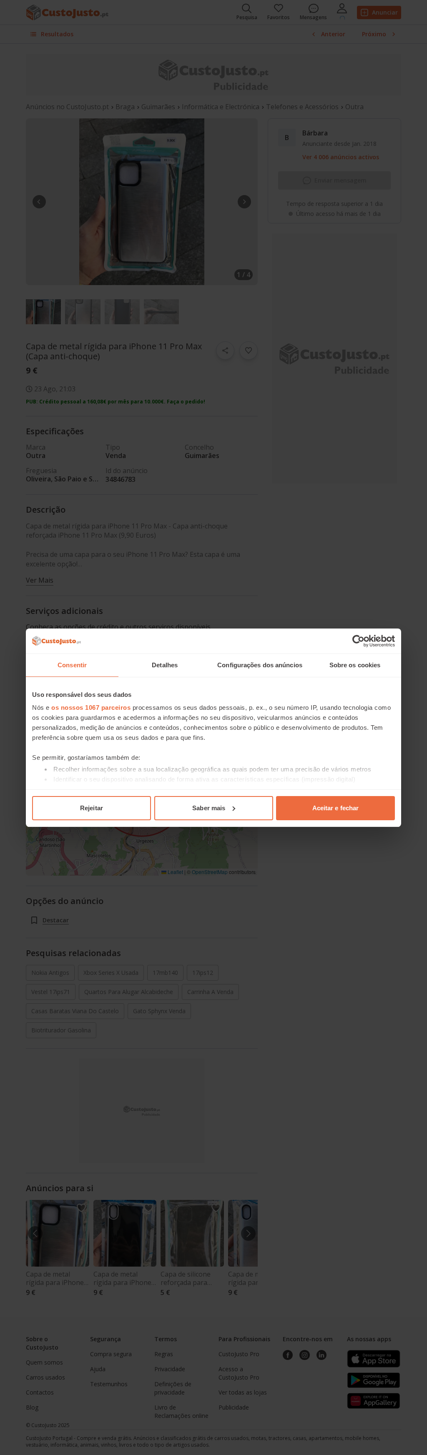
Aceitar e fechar (335, 807)
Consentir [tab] (72, 665)
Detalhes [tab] (165, 665)
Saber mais (208, 807)
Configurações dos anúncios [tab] (259, 665)
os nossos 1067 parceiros (91, 707)
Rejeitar (91, 807)
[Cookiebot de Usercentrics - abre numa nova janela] (358, 641)
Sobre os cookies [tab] (355, 665)
